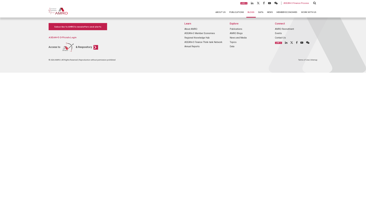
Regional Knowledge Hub (197, 37)
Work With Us (308, 12)
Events (278, 33)
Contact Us (280, 37)
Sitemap (314, 60)
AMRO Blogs (236, 33)
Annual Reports (192, 46)
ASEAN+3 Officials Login (63, 37)
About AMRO (190, 29)
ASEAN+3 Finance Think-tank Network (203, 42)
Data (260, 12)
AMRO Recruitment (284, 29)
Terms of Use (303, 60)
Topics (233, 42)
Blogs (251, 12)
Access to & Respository (70, 46)
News (270, 12)
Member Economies (287, 12)
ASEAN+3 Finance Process (296, 3)
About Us (220, 12)
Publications (236, 12)
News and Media (238, 37)
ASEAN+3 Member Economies (199, 33)
